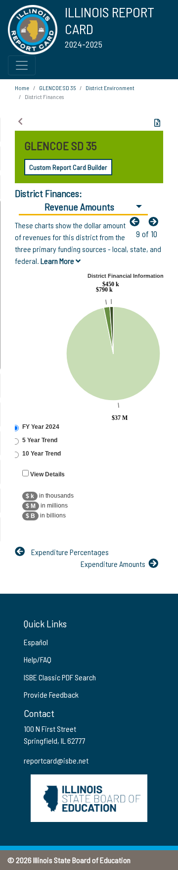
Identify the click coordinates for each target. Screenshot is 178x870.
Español (36, 642)
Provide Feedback (51, 694)
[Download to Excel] (157, 123)
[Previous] (137, 221)
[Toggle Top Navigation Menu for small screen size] (22, 65)
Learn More (58, 260)
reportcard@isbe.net (56, 760)
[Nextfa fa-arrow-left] (155, 221)
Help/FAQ (37, 659)
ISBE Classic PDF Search (60, 677)
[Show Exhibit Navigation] (20, 121)
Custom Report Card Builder (68, 167)
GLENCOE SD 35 (57, 87)
